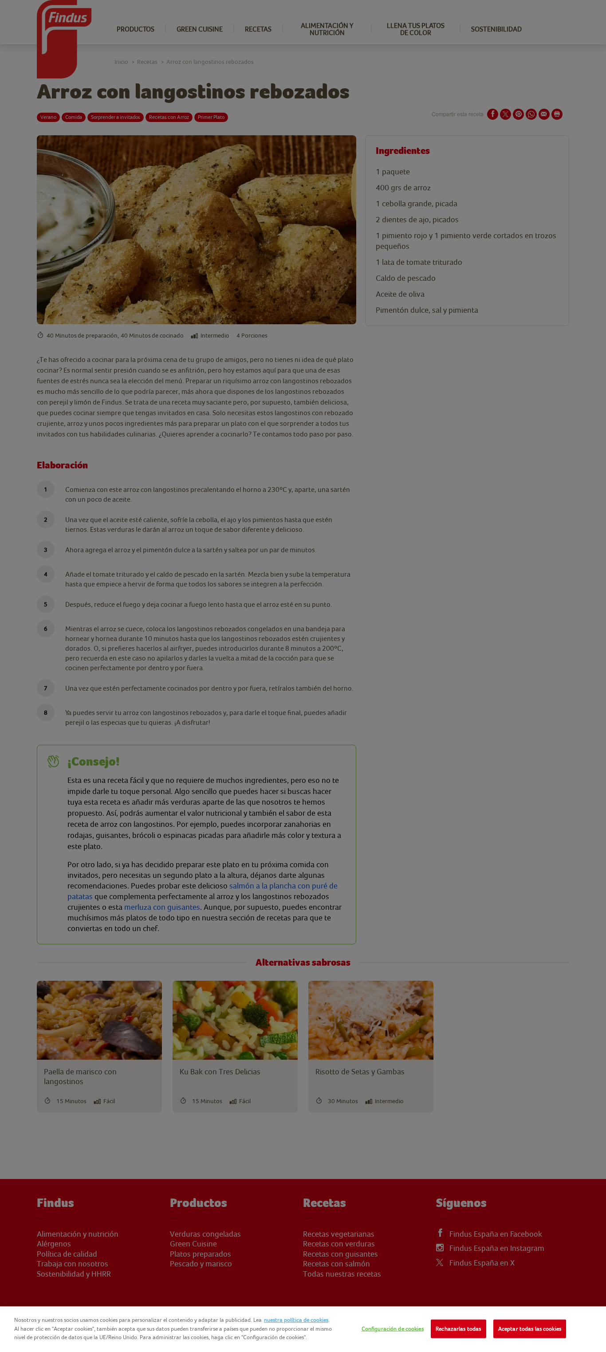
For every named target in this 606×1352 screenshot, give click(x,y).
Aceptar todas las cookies (529, 1328)
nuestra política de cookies (296, 1320)
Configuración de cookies (393, 1328)
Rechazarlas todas (458, 1328)
